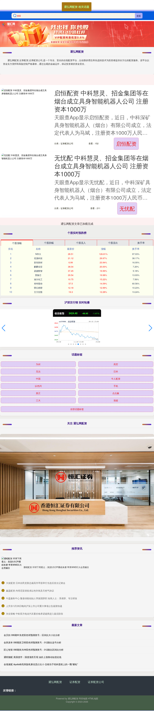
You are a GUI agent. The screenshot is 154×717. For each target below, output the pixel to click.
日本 (116, 371)
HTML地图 (93, 698)
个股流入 (81, 242)
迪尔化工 (38, 279)
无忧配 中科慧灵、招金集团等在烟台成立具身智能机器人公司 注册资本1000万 (101, 165)
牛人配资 (115, 378)
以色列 (38, 385)
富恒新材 (38, 262)
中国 (38, 378)
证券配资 (74, 682)
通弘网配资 (55, 682)
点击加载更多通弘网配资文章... (77, 223)
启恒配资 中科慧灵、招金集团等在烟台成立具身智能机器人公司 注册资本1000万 (101, 100)
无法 (38, 371)
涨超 (116, 400)
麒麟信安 (38, 266)
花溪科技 (38, 258)
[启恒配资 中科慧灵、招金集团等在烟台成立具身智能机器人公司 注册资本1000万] (24, 102)
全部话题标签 (77, 409)
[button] (4, 328)
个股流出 (113, 242)
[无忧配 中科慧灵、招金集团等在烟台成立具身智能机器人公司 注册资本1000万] (24, 167)
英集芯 (38, 275)
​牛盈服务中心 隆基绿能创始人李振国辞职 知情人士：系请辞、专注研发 (41, 598)
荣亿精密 (38, 287)
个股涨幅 (17, 243)
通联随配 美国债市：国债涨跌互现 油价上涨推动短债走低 (32, 657)
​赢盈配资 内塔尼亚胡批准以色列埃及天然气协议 (30, 590)
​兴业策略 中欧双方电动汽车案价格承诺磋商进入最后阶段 (34, 613)
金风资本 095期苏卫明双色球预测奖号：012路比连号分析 (32, 642)
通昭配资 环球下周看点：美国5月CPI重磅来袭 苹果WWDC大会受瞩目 (56, 567)
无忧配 (127, 208)
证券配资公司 (96, 682)
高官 (116, 364)
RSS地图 (83, 698)
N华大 (38, 253)
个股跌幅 (49, 242)
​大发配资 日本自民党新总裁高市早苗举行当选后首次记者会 (35, 582)
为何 (38, 364)
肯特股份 (38, 283)
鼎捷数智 (38, 270)
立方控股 (38, 291)
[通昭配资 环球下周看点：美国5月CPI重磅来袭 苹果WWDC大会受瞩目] (12, 567)
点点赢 (115, 393)
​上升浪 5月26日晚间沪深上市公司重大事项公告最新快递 (34, 605)
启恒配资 (126, 143)
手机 (116, 385)
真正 (38, 393)
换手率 (141, 242)
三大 (38, 400)
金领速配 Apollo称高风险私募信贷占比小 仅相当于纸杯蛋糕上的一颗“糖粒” (41, 664)
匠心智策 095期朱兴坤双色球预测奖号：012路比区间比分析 (33, 649)
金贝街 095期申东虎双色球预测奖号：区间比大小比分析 (32, 635)
